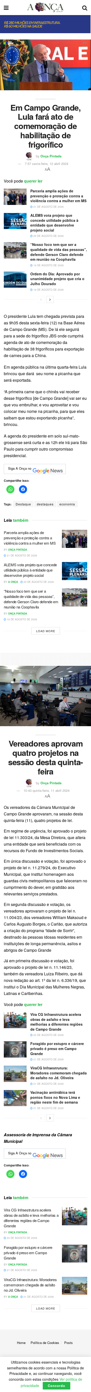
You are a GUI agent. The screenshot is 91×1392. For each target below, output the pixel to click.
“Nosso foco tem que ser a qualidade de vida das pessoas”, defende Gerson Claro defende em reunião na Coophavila (58, 252)
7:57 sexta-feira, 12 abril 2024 (46, 163)
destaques (45, 504)
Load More (45, 631)
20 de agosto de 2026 (48, 236)
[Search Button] (84, 7)
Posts (68, 1342)
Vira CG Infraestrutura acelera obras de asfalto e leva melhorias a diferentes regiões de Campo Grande (56, 1022)
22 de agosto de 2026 (48, 1035)
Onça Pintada (50, 156)
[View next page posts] (50, 299)
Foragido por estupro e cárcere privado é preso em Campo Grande (57, 1048)
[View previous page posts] (41, 299)
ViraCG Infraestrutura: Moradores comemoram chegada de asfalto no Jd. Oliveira (58, 1072)
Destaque (23, 504)
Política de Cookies (45, 1342)
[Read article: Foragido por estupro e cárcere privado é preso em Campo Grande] (15, 1049)
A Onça (13, 582)
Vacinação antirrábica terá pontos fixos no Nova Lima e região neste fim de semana (55, 1097)
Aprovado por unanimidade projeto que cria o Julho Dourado (57, 278)
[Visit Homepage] (45, 8)
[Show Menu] (6, 7)
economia (67, 504)
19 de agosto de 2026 (48, 265)
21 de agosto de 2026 (48, 206)
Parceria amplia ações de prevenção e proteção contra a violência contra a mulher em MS (58, 195)
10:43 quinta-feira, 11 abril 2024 (47, 790)
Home (21, 1342)
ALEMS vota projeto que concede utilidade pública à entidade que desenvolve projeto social (54, 223)
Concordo (56, 1385)
